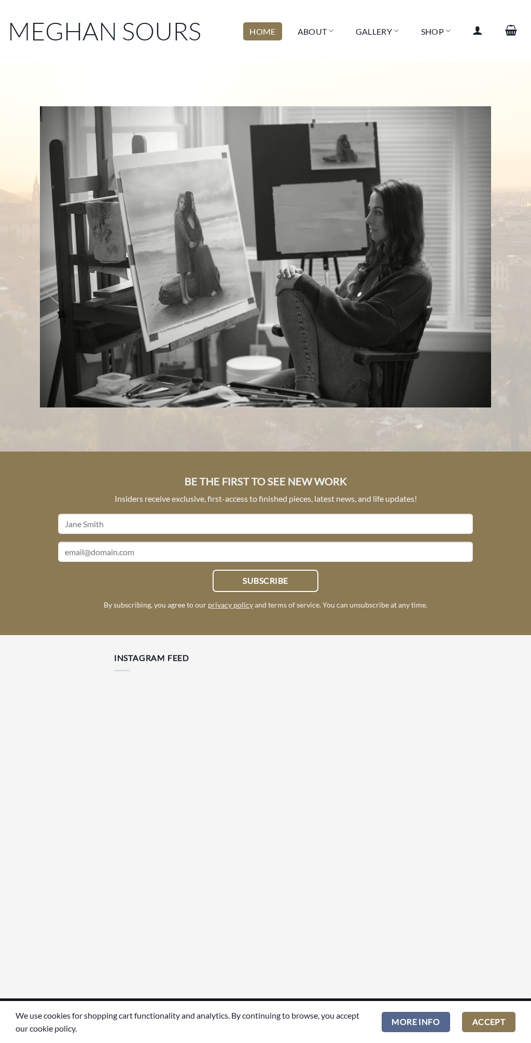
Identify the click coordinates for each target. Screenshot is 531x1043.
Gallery (374, 31)
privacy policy (230, 604)
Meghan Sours (104, 31)
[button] (477, 30)
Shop (432, 31)
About (312, 31)
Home (262, 31)
